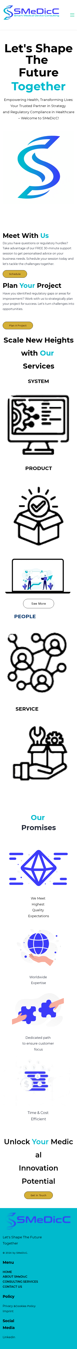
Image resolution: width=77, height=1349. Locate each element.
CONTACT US (12, 1286)
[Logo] (32, 13)
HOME (7, 1272)
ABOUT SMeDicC (15, 1276)
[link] (38, 134)
